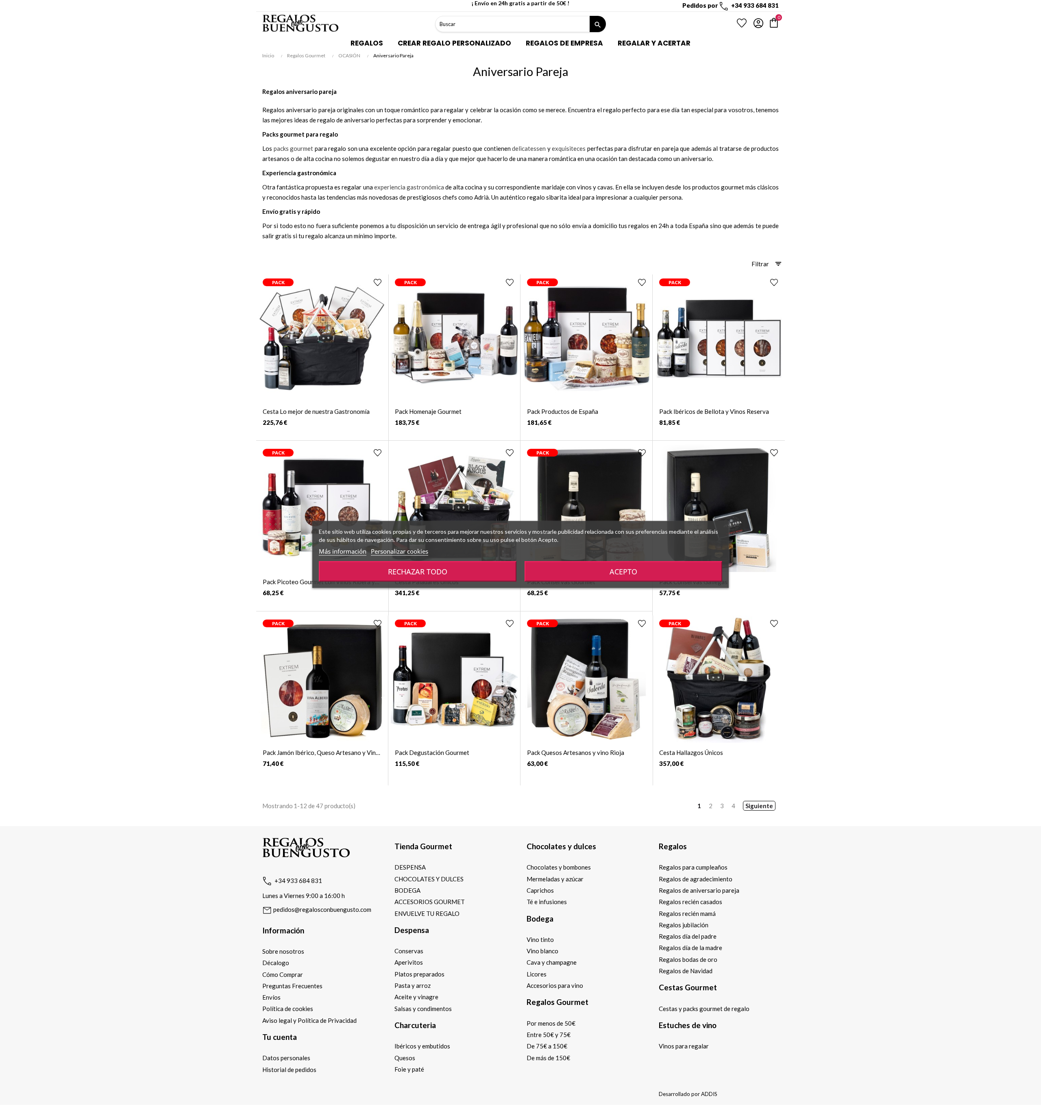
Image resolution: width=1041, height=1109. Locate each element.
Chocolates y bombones (559, 867)
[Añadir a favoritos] (378, 282)
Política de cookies (287, 1008)
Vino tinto (540, 939)
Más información (342, 551)
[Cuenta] (758, 23)
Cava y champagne (552, 962)
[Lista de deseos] (742, 23)
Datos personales (286, 1057)
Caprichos (540, 890)
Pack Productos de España (562, 411)
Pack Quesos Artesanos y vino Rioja (575, 752)
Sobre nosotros (283, 951)
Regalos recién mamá (687, 913)
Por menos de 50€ (551, 1023)
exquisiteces (569, 148)
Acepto (623, 571)
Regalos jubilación (683, 925)
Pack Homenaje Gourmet (428, 411)
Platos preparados (419, 974)
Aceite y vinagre (416, 996)
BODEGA (407, 890)
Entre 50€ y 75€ (549, 1034)
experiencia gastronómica (409, 187)
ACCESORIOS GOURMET (429, 901)
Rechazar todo (417, 571)
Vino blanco (542, 951)
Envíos (271, 997)
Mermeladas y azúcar (555, 879)
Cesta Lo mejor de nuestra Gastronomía (316, 411)
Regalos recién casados (690, 901)
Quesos (404, 1057)
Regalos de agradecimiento (695, 879)
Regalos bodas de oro (688, 959)
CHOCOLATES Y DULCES (429, 879)
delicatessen (529, 148)
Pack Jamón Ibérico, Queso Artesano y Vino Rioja (321, 752)
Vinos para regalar (684, 1046)
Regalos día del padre (688, 936)
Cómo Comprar (282, 974)
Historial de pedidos (289, 1069)
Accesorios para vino (555, 985)
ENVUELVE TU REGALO (427, 913)
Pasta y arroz (412, 985)
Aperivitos (408, 962)
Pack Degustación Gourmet (432, 752)
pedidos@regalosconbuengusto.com (321, 909)
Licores (537, 974)
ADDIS (709, 1094)
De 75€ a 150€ (547, 1046)
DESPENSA (410, 867)
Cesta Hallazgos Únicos (691, 752)
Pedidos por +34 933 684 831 (730, 5)
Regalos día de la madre (690, 947)
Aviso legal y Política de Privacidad (309, 1020)
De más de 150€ (548, 1057)
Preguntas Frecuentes (292, 985)
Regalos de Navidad (685, 970)
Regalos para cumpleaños (693, 867)
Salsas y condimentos (423, 1008)
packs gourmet (294, 148)
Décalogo (275, 962)
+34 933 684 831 (298, 880)
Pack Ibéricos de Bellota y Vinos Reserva (714, 411)
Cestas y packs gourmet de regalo (704, 1008)
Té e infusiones (547, 901)
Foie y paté (409, 1069)
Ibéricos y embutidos (422, 1046)
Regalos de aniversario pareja (699, 890)
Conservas (408, 951)
